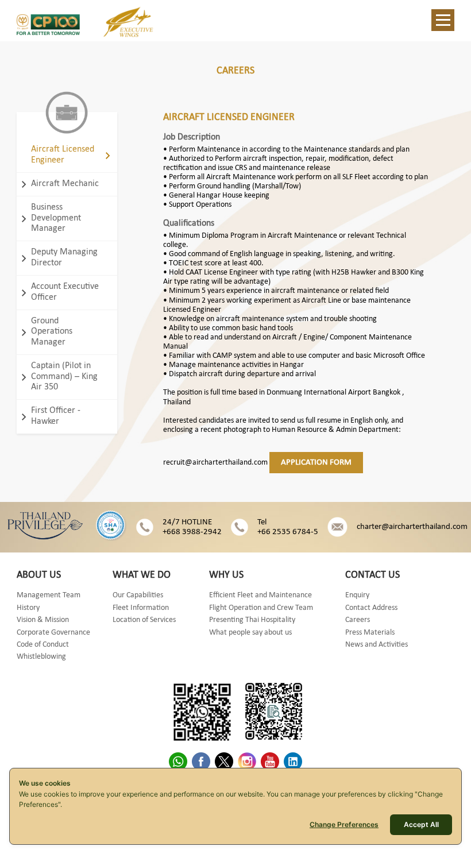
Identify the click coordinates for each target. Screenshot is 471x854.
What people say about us (250, 632)
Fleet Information (141, 608)
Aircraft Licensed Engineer (62, 154)
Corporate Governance (53, 632)
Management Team (48, 595)
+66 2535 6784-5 (287, 532)
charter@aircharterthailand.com (412, 527)
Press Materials (370, 632)
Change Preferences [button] (344, 824)
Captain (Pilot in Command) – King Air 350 (64, 376)
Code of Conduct (43, 644)
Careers (357, 620)
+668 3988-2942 (192, 532)
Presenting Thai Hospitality (252, 620)
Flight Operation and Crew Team (261, 608)
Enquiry (357, 595)
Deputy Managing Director (64, 257)
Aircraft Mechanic (65, 183)
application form (316, 462)
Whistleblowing (41, 656)
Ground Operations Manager (51, 331)
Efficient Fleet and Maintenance (260, 595)
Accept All (421, 824)
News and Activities (376, 644)
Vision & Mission (43, 620)
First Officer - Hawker (55, 416)
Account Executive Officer (65, 292)
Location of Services (144, 620)
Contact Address (371, 608)
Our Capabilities (138, 595)
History (28, 608)
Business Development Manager (56, 218)
